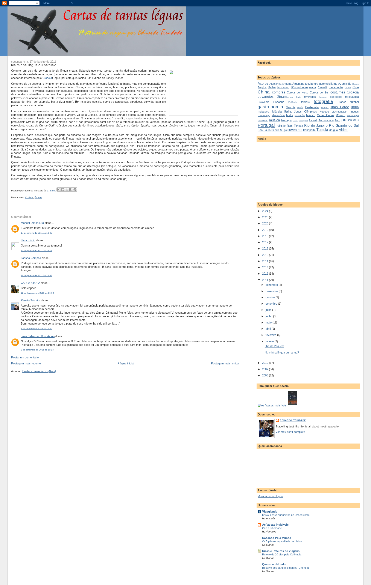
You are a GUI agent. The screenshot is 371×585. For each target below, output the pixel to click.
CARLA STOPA (30, 282)
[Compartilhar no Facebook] (71, 189)
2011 (265, 280)
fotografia (323, 101)
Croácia (47, 78)
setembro (272, 303)
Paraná (313, 120)
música (274, 120)
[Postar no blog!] (63, 189)
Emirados (310, 96)
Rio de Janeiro (316, 125)
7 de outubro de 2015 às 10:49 (36, 328)
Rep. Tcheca (295, 125)
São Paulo (264, 130)
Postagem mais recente (26, 363)
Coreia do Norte (297, 92)
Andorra (287, 83)
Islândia (277, 111)
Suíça (283, 130)
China (264, 91)
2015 (265, 255)
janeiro (270, 341)
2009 (265, 369)
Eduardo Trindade (293, 420)
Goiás (300, 107)
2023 (265, 217)
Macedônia (278, 115)
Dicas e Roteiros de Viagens (281, 551)
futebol (354, 102)
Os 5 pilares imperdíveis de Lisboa (282, 541)
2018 (265, 236)
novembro (272, 291)
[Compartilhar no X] (67, 189)
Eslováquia (352, 96)
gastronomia (270, 106)
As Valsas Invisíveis (275, 524)
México (310, 115)
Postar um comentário (25, 357)
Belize (272, 87)
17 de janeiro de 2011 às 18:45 (36, 233)
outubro (271, 297)
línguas (38, 197)
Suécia (275, 130)
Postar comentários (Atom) (39, 371)
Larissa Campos (31, 258)
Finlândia (292, 102)
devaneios (266, 96)
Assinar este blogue (270, 496)
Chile (356, 87)
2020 (265, 223)
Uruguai (333, 130)
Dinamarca (285, 96)
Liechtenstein (339, 111)
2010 (265, 362)
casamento (336, 87)
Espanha (278, 102)
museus (263, 120)
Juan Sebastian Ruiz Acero (38, 336)
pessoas (350, 119)
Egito (298, 97)
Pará (295, 120)
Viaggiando (269, 511)
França (342, 102)
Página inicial (126, 363)
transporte (309, 130)
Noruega (286, 120)
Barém (355, 84)
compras (278, 92)
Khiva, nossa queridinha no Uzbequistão (286, 515)
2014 (265, 261)
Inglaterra (263, 111)
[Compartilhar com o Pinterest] (75, 189)
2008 (265, 375)
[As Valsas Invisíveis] (292, 405)
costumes (337, 92)
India (355, 107)
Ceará (348, 87)
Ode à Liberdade (272, 528)
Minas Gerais (325, 115)
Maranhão (300, 115)
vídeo (343, 130)
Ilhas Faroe (339, 107)
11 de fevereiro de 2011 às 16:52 (37, 293)
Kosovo (324, 111)
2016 (265, 248)
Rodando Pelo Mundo (276, 538)
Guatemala (312, 107)
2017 (265, 242)
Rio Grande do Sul (344, 125)
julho (269, 309)
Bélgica (262, 87)
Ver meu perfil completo (290, 431)
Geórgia (290, 107)
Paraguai (303, 120)
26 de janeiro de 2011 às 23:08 (36, 275)
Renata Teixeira (30, 300)
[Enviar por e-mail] (58, 189)
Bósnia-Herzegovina (303, 87)
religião (281, 125)
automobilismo (328, 83)
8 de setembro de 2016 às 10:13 (37, 350)
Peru (337, 120)
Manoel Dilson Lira (32, 222)
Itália (288, 111)
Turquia (322, 130)
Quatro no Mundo (274, 564)
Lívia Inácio (28, 240)
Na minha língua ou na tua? (33, 65)
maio (269, 322)
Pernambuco (326, 120)
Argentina (298, 83)
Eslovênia (263, 102)
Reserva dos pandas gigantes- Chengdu (286, 567)
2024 (265, 211)
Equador (323, 97)
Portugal (266, 125)
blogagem (283, 87)
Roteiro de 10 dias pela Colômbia (281, 554)
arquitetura (311, 83)
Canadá (322, 87)
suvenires (294, 130)
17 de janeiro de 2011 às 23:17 (36, 250)
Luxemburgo (264, 115)
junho (269, 316)
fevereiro (271, 335)
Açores (263, 83)
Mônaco (340, 115)
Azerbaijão (344, 83)
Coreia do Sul (319, 92)
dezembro (272, 284)
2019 (265, 230)
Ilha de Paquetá (274, 346)
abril (269, 328)
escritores (336, 96)
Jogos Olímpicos (305, 111)
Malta (289, 115)
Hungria (324, 107)
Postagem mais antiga (225, 363)
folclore (305, 102)
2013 (265, 267)
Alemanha (275, 83)
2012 (265, 273)
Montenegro (353, 115)
